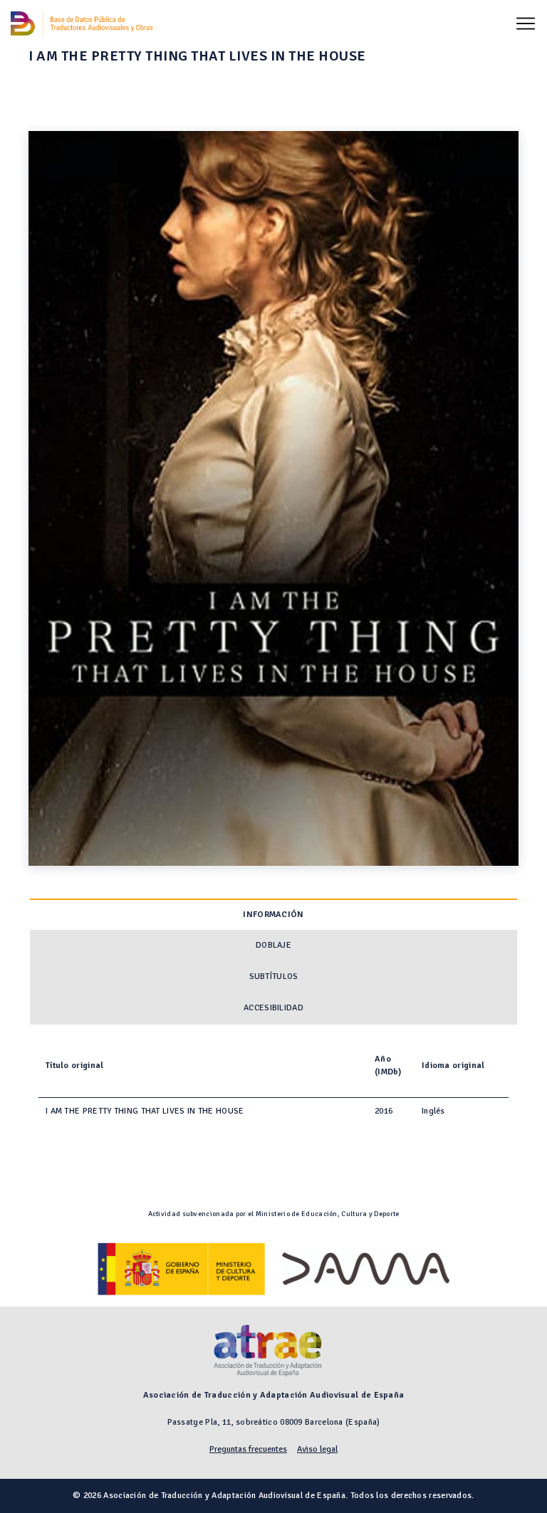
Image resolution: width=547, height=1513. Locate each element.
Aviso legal (317, 1449)
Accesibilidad (273, 1007)
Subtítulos (273, 976)
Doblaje (273, 945)
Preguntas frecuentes (248, 1449)
